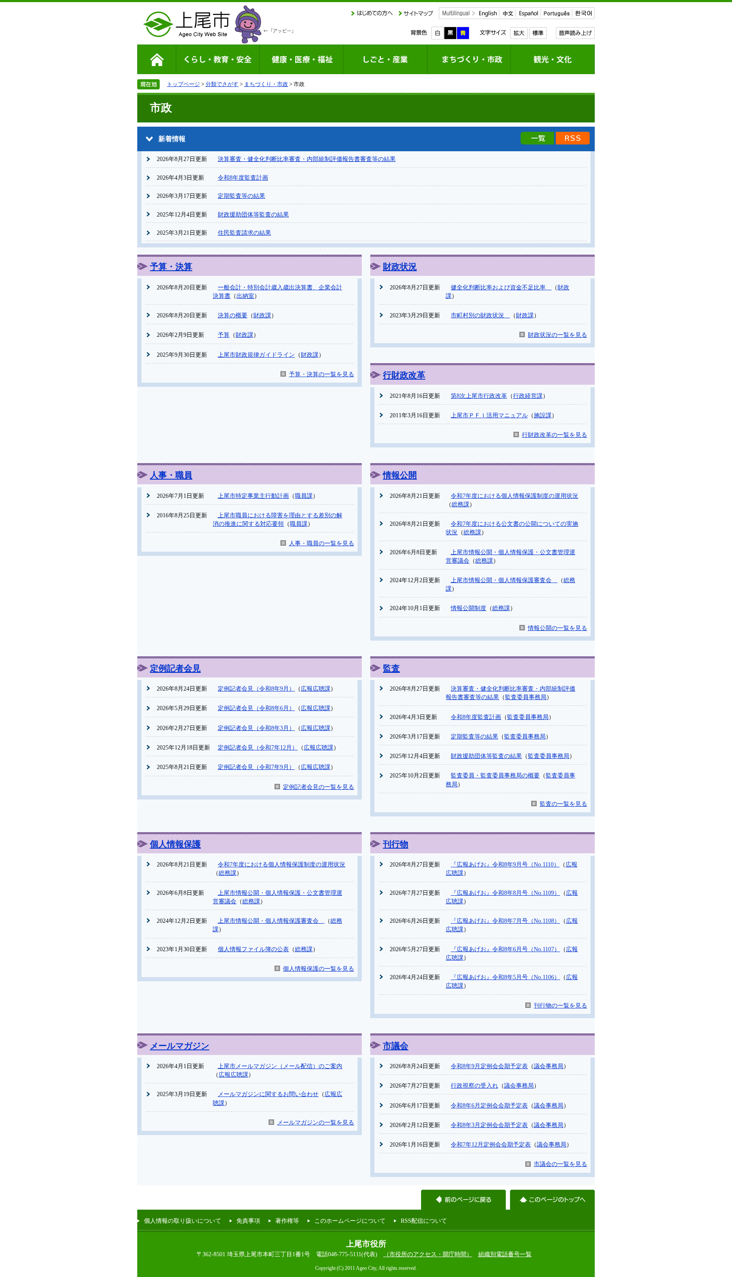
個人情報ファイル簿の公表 (253, 949)
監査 (391, 668)
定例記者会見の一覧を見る (318, 786)
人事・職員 (171, 475)
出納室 (245, 295)
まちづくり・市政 (266, 84)
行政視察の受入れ (474, 1085)
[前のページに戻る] (463, 1200)
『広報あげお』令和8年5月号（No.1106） (505, 977)
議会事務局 (548, 1066)
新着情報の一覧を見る (537, 138)
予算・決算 (171, 266)
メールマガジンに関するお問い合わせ (268, 1094)
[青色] (463, 33)
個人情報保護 (175, 844)
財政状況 (400, 266)
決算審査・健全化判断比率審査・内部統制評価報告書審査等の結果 (307, 158)
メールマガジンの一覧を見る (315, 1122)
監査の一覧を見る (563, 803)
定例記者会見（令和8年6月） (256, 708)
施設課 (543, 415)
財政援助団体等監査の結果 (253, 214)
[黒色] (450, 33)
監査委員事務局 (525, 697)
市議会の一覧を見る (560, 1163)
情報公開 (400, 475)
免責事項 (248, 1220)
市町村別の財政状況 (480, 315)
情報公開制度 (468, 608)
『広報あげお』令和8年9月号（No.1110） (505, 864)
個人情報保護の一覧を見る (318, 968)
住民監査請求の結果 (244, 232)
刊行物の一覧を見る (560, 1005)
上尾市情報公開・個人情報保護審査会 (504, 580)
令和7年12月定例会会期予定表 (491, 1144)
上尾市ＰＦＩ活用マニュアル (489, 415)
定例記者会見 (175, 668)
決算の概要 (232, 315)
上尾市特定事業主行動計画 (253, 495)
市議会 (395, 1045)
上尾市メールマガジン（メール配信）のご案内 (280, 1066)
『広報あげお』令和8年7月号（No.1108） (505, 920)
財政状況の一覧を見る (557, 334)
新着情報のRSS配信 (573, 138)
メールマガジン (179, 1045)
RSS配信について (424, 1220)
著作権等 (287, 1220)
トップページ (183, 84)
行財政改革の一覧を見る (554, 434)
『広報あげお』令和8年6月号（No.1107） (505, 949)
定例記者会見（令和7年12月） (258, 747)
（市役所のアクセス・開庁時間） (427, 1254)
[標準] (537, 33)
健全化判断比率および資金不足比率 (501, 287)
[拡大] (518, 33)
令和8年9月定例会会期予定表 (489, 1066)
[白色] (437, 33)
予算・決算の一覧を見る (321, 374)
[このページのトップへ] (552, 1200)
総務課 (460, 504)
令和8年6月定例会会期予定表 (489, 1105)
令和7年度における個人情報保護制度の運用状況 (514, 495)
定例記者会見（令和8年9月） (256, 688)
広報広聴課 (315, 688)
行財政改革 (404, 375)
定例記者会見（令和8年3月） (256, 728)
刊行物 (395, 844)
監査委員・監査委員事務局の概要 (495, 775)
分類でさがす (221, 84)
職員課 (304, 495)
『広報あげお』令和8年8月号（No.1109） (505, 892)
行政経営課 (528, 395)
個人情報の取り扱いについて (182, 1220)
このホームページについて (349, 1220)
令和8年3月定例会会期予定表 (489, 1125)
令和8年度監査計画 (243, 177)
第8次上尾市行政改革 (479, 395)
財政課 (262, 315)
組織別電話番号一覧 (505, 1254)
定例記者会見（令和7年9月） (256, 766)
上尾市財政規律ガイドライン (256, 354)
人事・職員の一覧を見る (321, 543)
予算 (224, 334)
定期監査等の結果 (241, 195)
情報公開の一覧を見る (557, 628)
